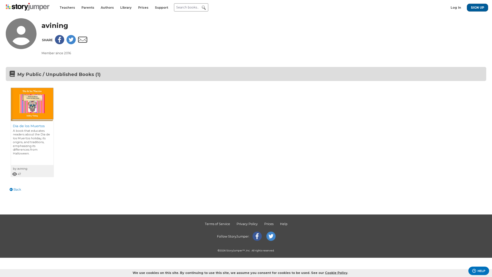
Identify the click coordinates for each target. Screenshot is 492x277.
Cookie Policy (336, 273)
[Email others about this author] (82, 41)
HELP (481, 271)
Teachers (67, 7)
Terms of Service (217, 224)
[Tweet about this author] (71, 43)
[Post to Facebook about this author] (59, 43)
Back (17, 189)
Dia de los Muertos (29, 126)
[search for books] (203, 7)
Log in (456, 7)
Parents (87, 7)
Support (161, 7)
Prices (143, 7)
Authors (107, 7)
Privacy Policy (247, 224)
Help (284, 224)
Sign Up (477, 7)
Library (126, 7)
